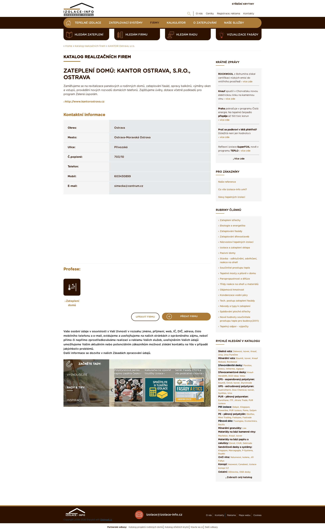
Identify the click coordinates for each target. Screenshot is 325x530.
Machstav (223, 436)
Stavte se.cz (197, 527)
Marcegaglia (235, 451)
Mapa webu (244, 515)
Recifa (221, 425)
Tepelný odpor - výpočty (234, 326)
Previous (112, 392)
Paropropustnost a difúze (235, 279)
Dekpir (235, 407)
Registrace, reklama (228, 14)
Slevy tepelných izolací (231, 197)
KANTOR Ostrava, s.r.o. (121, 46)
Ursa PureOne (231, 355)
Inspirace (74, 400)
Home (68, 46)
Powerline (223, 410)
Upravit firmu (145, 317)
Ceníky (210, 14)
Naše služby (234, 22)
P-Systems (247, 451)
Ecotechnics (251, 421)
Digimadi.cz (106, 520)
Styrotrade (246, 383)
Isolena (245, 457)
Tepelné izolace (88, 22)
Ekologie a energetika (232, 226)
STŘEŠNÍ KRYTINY (243, 4)
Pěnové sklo (225, 421)
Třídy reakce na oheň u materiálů (239, 284)
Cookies (257, 515)
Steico (221, 369)
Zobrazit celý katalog (239, 477)
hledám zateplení (89, 34)
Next (208, 392)
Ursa (220, 355)
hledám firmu (136, 34)
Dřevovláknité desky (230, 365)
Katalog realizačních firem (90, 46)
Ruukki (221, 454)
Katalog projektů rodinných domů (146, 527)
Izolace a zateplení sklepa (235, 248)
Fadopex (236, 418)
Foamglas (238, 421)
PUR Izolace (235, 410)
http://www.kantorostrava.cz (84, 101)
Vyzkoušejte (77, 375)
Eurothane (223, 400)
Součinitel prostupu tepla (235, 268)
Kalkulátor (176, 22)
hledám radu (186, 34)
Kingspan (245, 407)
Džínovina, (233, 472)
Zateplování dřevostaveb (234, 237)
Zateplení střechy (230, 220)
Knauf (253, 351)
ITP (231, 400)
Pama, (246, 410)
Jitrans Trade (240, 400)
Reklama (231, 515)
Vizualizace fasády (242, 34)
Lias (244, 428)
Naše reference (227, 182)
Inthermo (230, 369)
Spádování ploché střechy (235, 311)
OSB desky (245, 472)
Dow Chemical (239, 390)
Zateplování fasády (231, 231)
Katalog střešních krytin (177, 527)
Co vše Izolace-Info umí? (232, 189)
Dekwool (237, 351)
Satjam (253, 410)
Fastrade (247, 418)
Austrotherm (224, 390)
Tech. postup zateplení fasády (237, 301)
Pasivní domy (227, 253)
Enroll (229, 383)
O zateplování (204, 22)
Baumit (239, 358)
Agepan (240, 369)
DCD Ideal (233, 376)
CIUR (239, 443)
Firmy (154, 22)
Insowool (232, 464)
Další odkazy (211, 527)
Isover (246, 351)
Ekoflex (250, 414)
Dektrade (247, 443)
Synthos (222, 393)
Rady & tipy (76, 387)
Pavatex (247, 365)
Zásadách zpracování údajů (131, 353)
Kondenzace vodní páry (234, 295)
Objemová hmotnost (232, 290)
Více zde (239, 159)
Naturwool (236, 457)
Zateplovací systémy (126, 22)
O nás (199, 14)
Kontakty (248, 14)
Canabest (243, 464)
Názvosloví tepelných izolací (236, 242)
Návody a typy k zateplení (235, 306)
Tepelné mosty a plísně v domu (238, 273)
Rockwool (232, 362)
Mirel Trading (224, 418)
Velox (242, 376)
